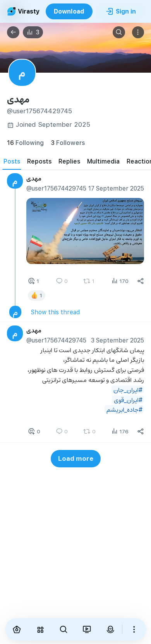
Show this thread (55, 312)
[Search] (119, 32)
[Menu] (138, 32)
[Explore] (40, 629)
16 (25, 142)
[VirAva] (110, 629)
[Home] (17, 629)
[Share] (140, 281)
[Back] (13, 32)
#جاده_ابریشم (124, 409)
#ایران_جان (127, 389)
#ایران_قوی (128, 399)
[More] (134, 629)
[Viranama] (86, 629)
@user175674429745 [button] (56, 188)
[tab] (12, 161)
